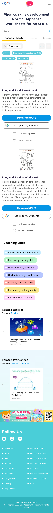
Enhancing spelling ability (22, 290)
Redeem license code (39, 473)
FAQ (32, 483)
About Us (8, 463)
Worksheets (10, 448)
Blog (7, 458)
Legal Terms (20, 502)
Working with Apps (38, 458)
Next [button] (48, 331)
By (5, 46)
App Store (9, 473)
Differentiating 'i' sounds (21, 267)
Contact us (9, 468)
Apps (7, 453)
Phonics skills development (23, 252)
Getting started (36, 448)
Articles (14, 313)
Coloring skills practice (20, 282)
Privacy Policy (32, 502)
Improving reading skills (21, 260)
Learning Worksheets (20, 363)
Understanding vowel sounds (24, 275)
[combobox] (14, 46)
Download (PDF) (26, 118)
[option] (26, 331)
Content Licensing (38, 478)
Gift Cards (34, 468)
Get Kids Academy (38, 463)
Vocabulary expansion (20, 297)
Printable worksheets (14, 38)
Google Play (10, 478)
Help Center (10, 488)
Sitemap (8, 483)
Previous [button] (4, 331)
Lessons (33, 38)
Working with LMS (37, 453)
